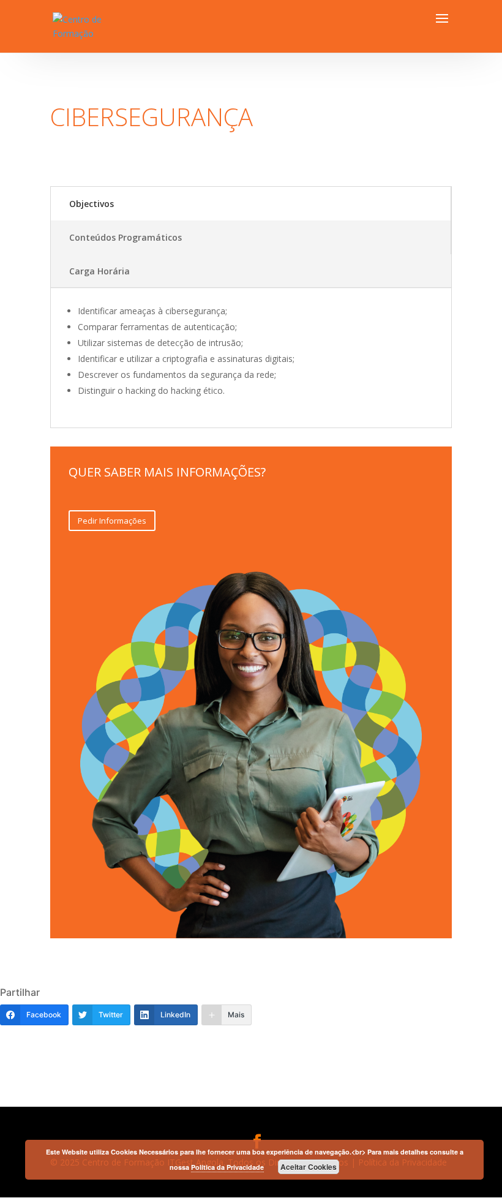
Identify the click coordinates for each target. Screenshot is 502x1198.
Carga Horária (99, 271)
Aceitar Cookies (308, 1166)
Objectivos (91, 203)
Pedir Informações (112, 520)
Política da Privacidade (227, 1167)
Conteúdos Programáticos (125, 237)
